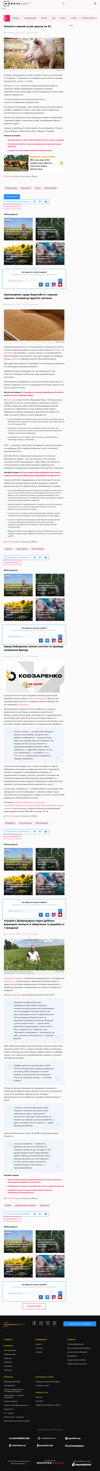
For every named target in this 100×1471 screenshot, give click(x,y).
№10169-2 (8, 353)
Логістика (8, 1370)
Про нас (39, 1397)
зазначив (11, 400)
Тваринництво (10, 1354)
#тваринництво (11, 188)
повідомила (16, 995)
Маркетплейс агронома (77, 1364)
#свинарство (26, 188)
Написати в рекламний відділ (48, 1382)
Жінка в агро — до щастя (14, 1417)
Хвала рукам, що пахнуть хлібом (17, 1421)
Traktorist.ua (23, 704)
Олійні (74, 18)
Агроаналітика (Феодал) (77, 1352)
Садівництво (30, 18)
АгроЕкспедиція (10, 1401)
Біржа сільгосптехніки (76, 1360)
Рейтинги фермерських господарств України (13, 1390)
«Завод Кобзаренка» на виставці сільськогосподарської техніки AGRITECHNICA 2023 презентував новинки (33, 805)
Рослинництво (10, 1350)
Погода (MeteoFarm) (75, 1344)
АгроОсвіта (8, 1409)
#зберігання (44, 1205)
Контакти (39, 1401)
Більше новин (34, 1306)
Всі (6, 18)
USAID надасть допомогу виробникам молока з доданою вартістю (36, 1186)
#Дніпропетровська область (25, 1205)
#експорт (8, 549)
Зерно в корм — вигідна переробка (13, 1396)
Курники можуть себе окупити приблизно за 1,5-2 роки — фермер (36, 140)
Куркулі (39, 1344)
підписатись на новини (80, 1324)
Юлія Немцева (12, 176)
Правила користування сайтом (48, 1405)
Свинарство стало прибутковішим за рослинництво (30, 150)
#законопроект (22, 549)
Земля (44, 18)
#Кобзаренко (10, 823)
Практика (8, 1358)
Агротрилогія (9, 1386)
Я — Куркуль (9, 1413)
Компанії (39, 1348)
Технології (8, 1362)
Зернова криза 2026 (12, 1382)
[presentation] (4, 18)
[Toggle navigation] (95, 3)
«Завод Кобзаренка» (37, 698)
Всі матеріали (12, 206)
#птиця (37, 188)
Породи (39, 1352)
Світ (53, 18)
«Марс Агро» (9, 981)
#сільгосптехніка (25, 823)
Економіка (8, 1366)
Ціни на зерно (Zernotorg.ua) (78, 1348)
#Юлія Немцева (50, 188)
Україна (15, 18)
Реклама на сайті (42, 1386)
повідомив (16, 359)
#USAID (8, 1205)
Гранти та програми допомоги (16, 1405)
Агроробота (72, 1356)
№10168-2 (57, 350)
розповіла (15, 86)
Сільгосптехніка (89, 18)
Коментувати (12, 196)
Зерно (63, 18)
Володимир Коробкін (13, 978)
